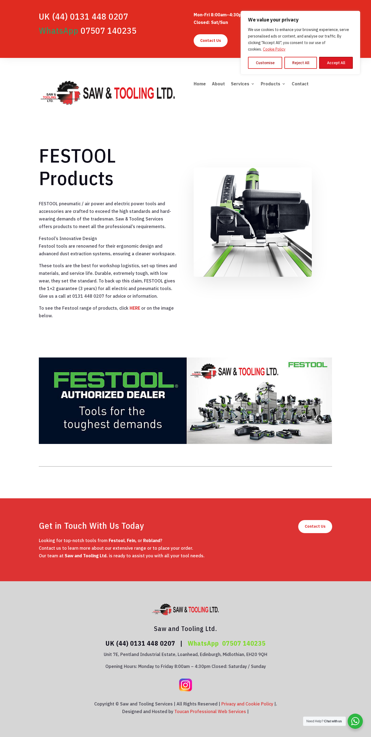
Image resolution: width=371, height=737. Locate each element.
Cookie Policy (274, 49)
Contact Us (210, 40)
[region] (300, 42)
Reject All (300, 62)
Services (240, 84)
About (218, 84)
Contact (300, 84)
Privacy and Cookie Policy (247, 704)
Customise (265, 62)
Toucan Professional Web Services (210, 711)
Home (200, 84)
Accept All (336, 62)
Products (270, 84)
